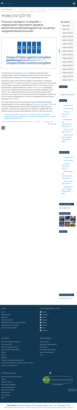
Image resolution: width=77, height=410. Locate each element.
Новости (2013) (67, 73)
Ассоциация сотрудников (8, 384)
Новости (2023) (67, 36)
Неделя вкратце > (67, 94)
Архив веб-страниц (6, 382)
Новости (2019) (67, 51)
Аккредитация (68, 105)
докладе (23, 73)
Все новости (65, 22)
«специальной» (38, 87)
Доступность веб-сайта (7, 390)
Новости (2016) (67, 62)
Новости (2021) (67, 44)
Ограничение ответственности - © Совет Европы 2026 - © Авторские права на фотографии (35, 407)
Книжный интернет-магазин (48, 349)
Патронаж (4, 357)
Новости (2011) (67, 80)
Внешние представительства (9, 347)
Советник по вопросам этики (9, 365)
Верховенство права (7, 320)
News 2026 (66, 26)
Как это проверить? (57, 384)
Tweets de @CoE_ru (65, 298)
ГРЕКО (13, 83)
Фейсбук (44, 322)
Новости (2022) (67, 40)
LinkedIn (44, 317)
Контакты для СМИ (6, 344)
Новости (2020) (67, 47)
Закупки (3, 352)
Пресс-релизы (68, 108)
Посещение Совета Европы (9, 328)
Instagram (45, 320)
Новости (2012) (67, 76)
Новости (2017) (67, 58)
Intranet (72, 390)
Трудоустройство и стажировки (10, 325)
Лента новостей (44, 341)
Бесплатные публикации (47, 352)
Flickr (43, 328)
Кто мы (3, 312)
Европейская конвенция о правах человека (13, 322)
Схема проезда (5, 395)
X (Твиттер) (45, 314)
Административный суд (8, 387)
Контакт (70, 407)
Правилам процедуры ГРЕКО (43, 104)
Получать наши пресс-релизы (66, 114)
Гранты (3, 355)
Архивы (3, 379)
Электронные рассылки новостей (10, 349)
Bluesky (44, 312)
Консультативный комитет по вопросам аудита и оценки (17, 363)
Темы (41, 355)
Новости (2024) (67, 33)
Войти (3, 397)
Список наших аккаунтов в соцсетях (11, 376)
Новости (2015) (67, 65)
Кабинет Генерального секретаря (10, 341)
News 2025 (66, 29)
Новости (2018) (67, 55)
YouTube (44, 325)
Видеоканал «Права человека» (48, 344)
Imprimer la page (55, 123)
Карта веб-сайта (5, 392)
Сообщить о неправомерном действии (12, 360)
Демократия (4, 317)
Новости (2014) (67, 69)
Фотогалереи (43, 347)
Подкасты (45, 330)
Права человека (5, 314)
